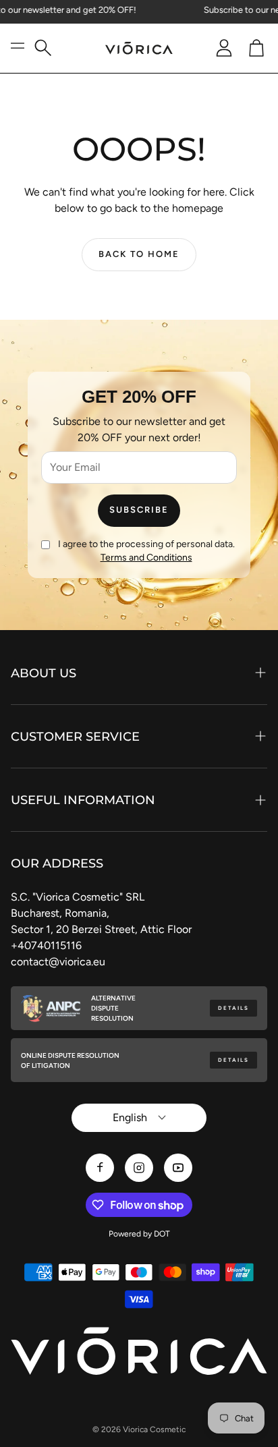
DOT (162, 1234)
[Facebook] (100, 1167)
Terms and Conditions (146, 557)
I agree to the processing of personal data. (146, 550)
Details (233, 1008)
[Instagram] (139, 1167)
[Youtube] (178, 1167)
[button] (48, 48)
